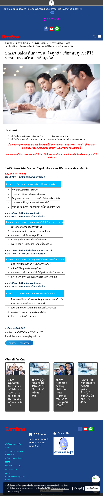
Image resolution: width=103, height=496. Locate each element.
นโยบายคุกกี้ (16, 491)
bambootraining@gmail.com (27, 336)
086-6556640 (15, 465)
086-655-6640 (22, 332)
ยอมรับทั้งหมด (92, 488)
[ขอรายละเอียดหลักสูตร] (64, 445)
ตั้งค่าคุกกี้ (78, 488)
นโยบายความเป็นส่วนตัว (60, 488)
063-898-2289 (36, 332)
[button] (93, 36)
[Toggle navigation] (99, 37)
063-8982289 (11, 469)
